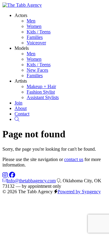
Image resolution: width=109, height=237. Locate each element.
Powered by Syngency (79, 191)
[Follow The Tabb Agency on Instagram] (5, 175)
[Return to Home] (22, 5)
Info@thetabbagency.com (31, 180)
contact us (73, 159)
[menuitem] (31, 20)
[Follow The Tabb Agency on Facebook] (12, 175)
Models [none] (22, 48)
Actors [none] (21, 15)
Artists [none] (21, 81)
